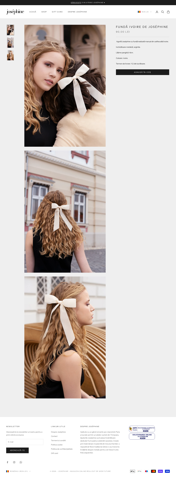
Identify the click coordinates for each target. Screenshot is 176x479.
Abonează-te (17, 450)
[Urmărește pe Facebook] (7, 462)
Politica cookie (56, 445)
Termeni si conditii (58, 440)
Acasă (32, 12)
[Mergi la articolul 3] (10, 55)
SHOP (44, 12)
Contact (54, 436)
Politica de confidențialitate (62, 449)
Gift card (57, 12)
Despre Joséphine (77, 12)
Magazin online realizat (82, 471)
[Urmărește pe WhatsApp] (21, 462)
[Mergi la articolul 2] (10, 42)
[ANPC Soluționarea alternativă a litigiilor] (149, 429)
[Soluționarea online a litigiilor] (149, 436)
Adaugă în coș (142, 72)
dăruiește (76, 2)
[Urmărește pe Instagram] (14, 462)
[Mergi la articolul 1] (10, 30)
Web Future (105, 471)
